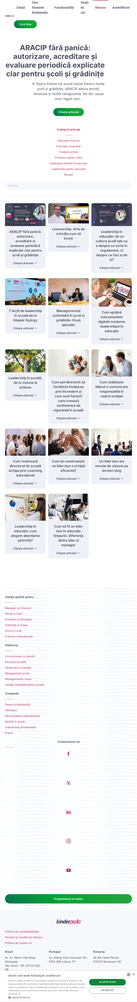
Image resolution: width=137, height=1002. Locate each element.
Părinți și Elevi (14, 613)
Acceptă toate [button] (107, 982)
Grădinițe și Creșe (16, 625)
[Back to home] (9, 16)
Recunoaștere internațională (22, 716)
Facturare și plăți (15, 662)
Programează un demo (68, 898)
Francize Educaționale (19, 636)
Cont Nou (25, 24)
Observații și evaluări (18, 667)
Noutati (68, 174)
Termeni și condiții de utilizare (24, 937)
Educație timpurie (69, 140)
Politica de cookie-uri (18, 943)
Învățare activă (68, 152)
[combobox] (128, 974)
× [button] (133, 974)
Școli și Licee (13, 630)
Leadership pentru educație (68, 169)
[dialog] (68, 986)
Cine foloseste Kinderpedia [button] (40, 8)
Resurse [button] (100, 8)
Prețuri (9, 733)
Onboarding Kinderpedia (20, 727)
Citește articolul (68, 112)
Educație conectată (68, 146)
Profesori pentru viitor (68, 157)
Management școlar (17, 673)
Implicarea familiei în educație (68, 163)
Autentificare (120, 8)
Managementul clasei (18, 679)
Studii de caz (85, 8)
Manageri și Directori (18, 608)
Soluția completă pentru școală (24, 684)
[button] (47, 997)
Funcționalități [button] (64, 8)
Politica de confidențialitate (22, 931)
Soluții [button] (21, 8)
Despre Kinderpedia (17, 704)
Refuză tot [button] (107, 990)
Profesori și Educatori (18, 619)
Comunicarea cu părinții (20, 656)
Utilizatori (11, 710)
